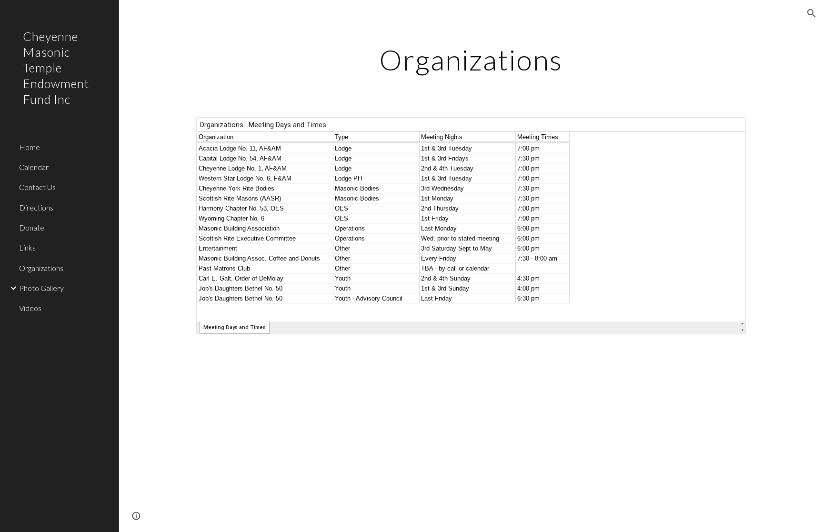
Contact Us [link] (37, 186)
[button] (811, 13)
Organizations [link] (41, 267)
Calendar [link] (34, 166)
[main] (471, 59)
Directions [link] (36, 207)
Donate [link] (31, 227)
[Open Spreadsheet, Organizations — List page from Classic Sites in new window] (727, 129)
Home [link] (29, 146)
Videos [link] (30, 307)
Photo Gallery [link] (41, 287)
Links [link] (27, 247)
